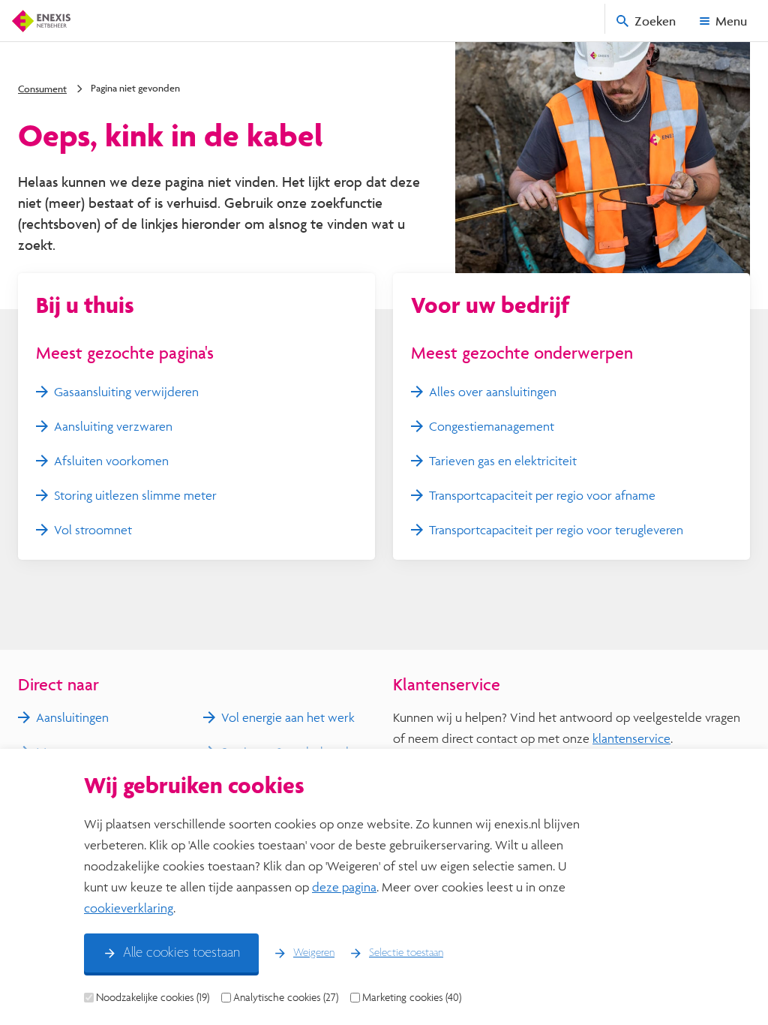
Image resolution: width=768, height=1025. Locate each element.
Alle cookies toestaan (181, 953)
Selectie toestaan (406, 953)
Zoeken (655, 21)
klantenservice (631, 738)
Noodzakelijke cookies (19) (152, 997)
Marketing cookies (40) (411, 997)
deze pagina (344, 886)
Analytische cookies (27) (285, 997)
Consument (42, 89)
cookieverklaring (128, 907)
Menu (731, 21)
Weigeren (313, 953)
